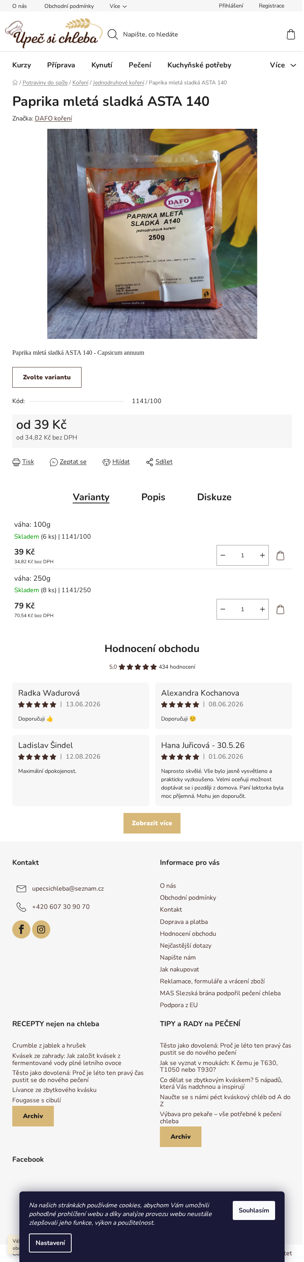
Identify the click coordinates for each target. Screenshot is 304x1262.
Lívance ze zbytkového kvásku (54, 1090)
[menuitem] (21, 65)
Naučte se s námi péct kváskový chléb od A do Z (225, 1101)
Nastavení (50, 1243)
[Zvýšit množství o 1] (262, 555)
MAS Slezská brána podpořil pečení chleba (220, 993)
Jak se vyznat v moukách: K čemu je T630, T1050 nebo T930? (219, 1067)
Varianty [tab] (91, 497)
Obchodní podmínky (69, 6)
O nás (19, 6)
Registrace (271, 6)
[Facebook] (21, 929)
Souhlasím (254, 1210)
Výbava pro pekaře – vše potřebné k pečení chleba (220, 1118)
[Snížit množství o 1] (223, 555)
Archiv (33, 1116)
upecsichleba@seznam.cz (68, 888)
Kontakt (171, 909)
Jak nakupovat (179, 969)
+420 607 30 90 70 (61, 907)
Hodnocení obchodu (152, 649)
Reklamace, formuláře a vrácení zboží (212, 981)
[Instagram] (41, 929)
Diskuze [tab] (214, 497)
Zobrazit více (152, 823)
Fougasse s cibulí (36, 1100)
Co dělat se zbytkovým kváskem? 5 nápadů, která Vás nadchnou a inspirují (221, 1084)
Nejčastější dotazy (185, 945)
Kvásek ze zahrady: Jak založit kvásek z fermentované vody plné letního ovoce (67, 1060)
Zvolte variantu (47, 377)
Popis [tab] (153, 497)
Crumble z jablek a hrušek (49, 1046)
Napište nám (178, 957)
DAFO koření (53, 118)
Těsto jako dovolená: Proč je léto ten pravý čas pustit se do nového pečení (78, 1077)
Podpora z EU (179, 1005)
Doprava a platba (184, 922)
